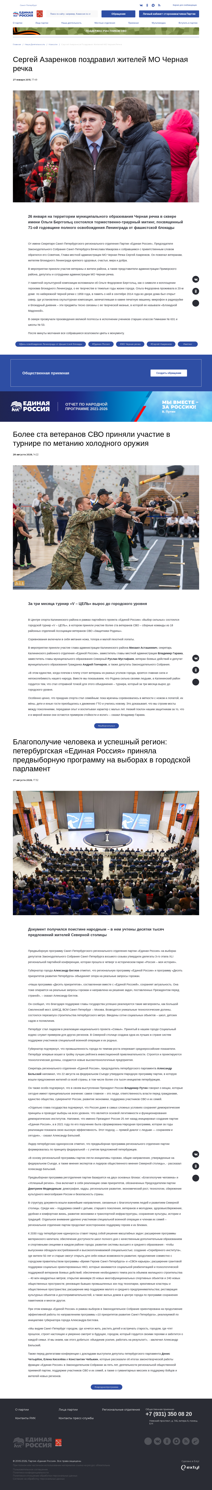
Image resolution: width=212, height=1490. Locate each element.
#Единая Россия (101, 344)
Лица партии (41, 23)
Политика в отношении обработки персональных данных (45, 1475)
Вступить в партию (188, 23)
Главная (17, 44)
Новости (53, 44)
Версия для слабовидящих (184, 5)
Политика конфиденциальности (31, 1472)
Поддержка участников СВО (106, 31)
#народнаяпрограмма (106, 1387)
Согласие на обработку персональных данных (39, 1479)
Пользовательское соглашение (30, 1469)
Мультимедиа (159, 23)
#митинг (187, 344)
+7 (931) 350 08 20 (169, 1414)
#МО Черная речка (130, 344)
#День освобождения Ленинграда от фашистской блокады (50, 344)
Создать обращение (168, 373)
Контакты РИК (25, 1418)
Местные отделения (105, 23)
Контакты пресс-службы (76, 1418)
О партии (17, 23)
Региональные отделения (121, 1409)
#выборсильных (106, 725)
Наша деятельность (71, 23)
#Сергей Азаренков (161, 344)
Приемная (133, 23)
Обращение (118, 13)
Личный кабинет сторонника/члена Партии (169, 13)
